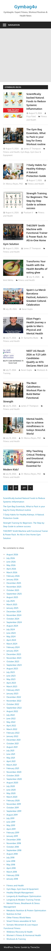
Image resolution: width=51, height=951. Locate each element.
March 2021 (12, 765)
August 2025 (12, 597)
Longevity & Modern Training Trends (23, 899)
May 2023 (11, 679)
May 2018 (11, 864)
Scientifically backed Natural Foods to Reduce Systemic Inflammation (36, 101)
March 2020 (12, 797)
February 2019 (13, 832)
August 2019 (12, 814)
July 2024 (11, 629)
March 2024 (12, 643)
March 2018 (12, 871)
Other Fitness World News (19, 917)
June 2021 (11, 754)
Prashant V (28, 212)
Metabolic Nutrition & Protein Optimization (26, 910)
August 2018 (12, 854)
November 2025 (14, 586)
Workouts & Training (16, 939)
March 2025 (12, 604)
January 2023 (12, 693)
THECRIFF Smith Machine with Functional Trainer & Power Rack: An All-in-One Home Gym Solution (25, 535)
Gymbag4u (25, 6)
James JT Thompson (32, 148)
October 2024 (13, 618)
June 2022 (11, 718)
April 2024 (11, 640)
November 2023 (14, 658)
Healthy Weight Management (20, 892)
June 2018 (11, 861)
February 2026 (13, 576)
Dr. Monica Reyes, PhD (13, 184)
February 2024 (13, 647)
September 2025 (14, 593)
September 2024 (14, 622)
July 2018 (10, 857)
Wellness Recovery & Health (20, 932)
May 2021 (11, 757)
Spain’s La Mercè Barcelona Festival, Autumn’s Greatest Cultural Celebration (37, 297)
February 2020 (13, 800)
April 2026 (11, 568)
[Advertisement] (25, 55)
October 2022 (13, 704)
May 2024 (11, 636)
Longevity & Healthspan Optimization (24, 896)
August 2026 (12, 554)
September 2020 (14, 779)
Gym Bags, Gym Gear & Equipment (22, 889)
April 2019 (11, 829)
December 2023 (14, 654)
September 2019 (14, 811)
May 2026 (11, 565)
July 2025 (11, 601)
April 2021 (11, 761)
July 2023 (11, 672)
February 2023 (13, 690)
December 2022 (14, 697)
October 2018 (13, 847)
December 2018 (14, 839)
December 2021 (14, 740)
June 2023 (11, 675)
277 (24, 488)
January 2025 (12, 608)
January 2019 (12, 836)
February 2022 (13, 732)
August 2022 (12, 711)
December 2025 (14, 583)
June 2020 (11, 789)
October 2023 (13, 661)
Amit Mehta (8, 280)
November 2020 (14, 772)
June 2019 (11, 822)
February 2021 (13, 768)
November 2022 (14, 700)
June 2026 (11, 561)
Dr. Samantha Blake (29, 338)
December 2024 (14, 611)
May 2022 (11, 722)
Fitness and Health (11, 152)
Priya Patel (31, 116)
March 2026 (12, 572)
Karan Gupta (27, 309)
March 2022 (12, 729)
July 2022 (11, 715)
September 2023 (14, 665)
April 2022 (11, 725)
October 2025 (13, 590)
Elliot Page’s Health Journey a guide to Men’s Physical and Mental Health (36, 326)
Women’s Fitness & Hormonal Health (24, 935)
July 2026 (11, 558)
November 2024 (14, 615)
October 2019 (13, 807)
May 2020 (11, 793)
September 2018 (14, 850)
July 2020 (11, 786)
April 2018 (11, 868)
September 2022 (14, 707)
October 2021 (13, 743)
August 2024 (12, 625)
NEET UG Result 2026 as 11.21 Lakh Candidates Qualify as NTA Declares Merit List (37, 358)
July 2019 (10, 818)
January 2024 (12, 650)
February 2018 (13, 875)
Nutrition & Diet (14, 914)
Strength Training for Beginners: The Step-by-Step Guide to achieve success (37, 201)
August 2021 (12, 747)
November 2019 (14, 804)
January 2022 (12, 736)
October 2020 (13, 775)
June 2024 (11, 633)
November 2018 (14, 843)
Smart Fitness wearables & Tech (21, 921)
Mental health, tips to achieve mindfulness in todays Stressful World (35, 426)
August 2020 (12, 782)
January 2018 (12, 879)
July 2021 (10, 750)
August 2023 (12, 668)
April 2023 (11, 683)
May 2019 (11, 825)
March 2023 (12, 686)
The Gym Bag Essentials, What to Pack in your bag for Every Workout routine (36, 137)
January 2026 (12, 579)
